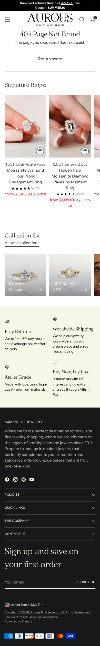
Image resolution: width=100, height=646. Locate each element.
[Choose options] (40, 151)
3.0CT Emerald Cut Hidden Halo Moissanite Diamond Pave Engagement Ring (70, 176)
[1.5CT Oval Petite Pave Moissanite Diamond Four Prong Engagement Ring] (25, 126)
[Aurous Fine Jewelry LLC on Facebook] (8, 480)
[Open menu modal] (7, 19)
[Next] (92, 5)
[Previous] (7, 5)
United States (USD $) (26, 605)
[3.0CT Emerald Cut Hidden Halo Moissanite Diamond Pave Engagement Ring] (70, 126)
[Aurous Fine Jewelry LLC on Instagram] (16, 480)
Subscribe (85, 582)
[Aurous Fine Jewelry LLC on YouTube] (32, 480)
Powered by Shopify (18, 621)
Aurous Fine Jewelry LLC (47, 612)
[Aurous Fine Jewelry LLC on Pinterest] (24, 480)
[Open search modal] (81, 19)
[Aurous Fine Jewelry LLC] (50, 19)
